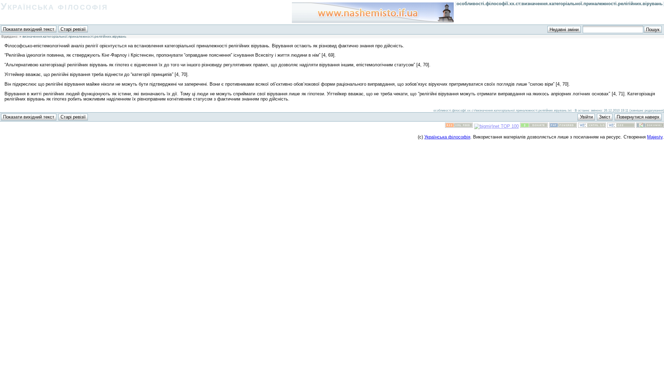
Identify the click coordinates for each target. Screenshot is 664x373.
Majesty (655, 137)
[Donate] (534, 126)
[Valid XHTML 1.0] (592, 126)
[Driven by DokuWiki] (650, 126)
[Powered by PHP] (563, 126)
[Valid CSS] (621, 126)
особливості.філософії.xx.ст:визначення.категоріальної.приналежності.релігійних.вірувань (559, 3)
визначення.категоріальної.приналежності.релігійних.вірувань (74, 36)
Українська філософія (54, 6)
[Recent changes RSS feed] (459, 126)
